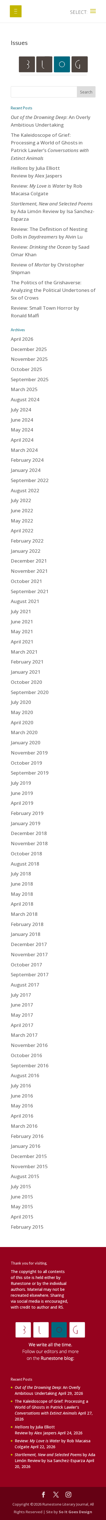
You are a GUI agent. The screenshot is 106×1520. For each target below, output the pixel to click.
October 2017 (26, 964)
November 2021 (29, 571)
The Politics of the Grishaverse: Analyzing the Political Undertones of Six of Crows (53, 290)
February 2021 (27, 661)
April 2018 (22, 904)
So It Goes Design (75, 1511)
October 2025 (26, 369)
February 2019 (27, 813)
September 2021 (30, 591)
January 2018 (25, 934)
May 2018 (22, 894)
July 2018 (21, 873)
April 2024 (22, 440)
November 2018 (29, 843)
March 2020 (24, 732)
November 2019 (29, 752)
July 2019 (21, 783)
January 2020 (25, 742)
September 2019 (30, 772)
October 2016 (26, 1055)
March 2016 (24, 1126)
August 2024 (25, 399)
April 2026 (22, 339)
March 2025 (24, 389)
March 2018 (24, 914)
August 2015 (25, 1176)
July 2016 (21, 1085)
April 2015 (22, 1216)
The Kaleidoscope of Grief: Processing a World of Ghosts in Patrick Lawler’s (51, 1407)
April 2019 (22, 803)
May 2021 (22, 631)
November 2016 (29, 1045)
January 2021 (25, 672)
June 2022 (22, 510)
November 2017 (29, 954)
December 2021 (29, 561)
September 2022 (30, 480)
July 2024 (21, 409)
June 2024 (22, 420)
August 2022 (25, 490)
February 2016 (27, 1136)
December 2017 (29, 944)
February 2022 (27, 540)
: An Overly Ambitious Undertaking (47, 1390)
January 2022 (25, 551)
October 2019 (26, 763)
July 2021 (21, 611)
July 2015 (21, 1186)
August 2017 (25, 984)
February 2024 (27, 460)
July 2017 (21, 995)
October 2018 (26, 853)
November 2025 (29, 359)
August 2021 (25, 601)
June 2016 (22, 1095)
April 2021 (22, 641)
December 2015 (29, 1156)
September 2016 (30, 1065)
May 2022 (22, 520)
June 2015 (22, 1196)
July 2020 (21, 702)
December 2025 (29, 349)
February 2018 (27, 924)
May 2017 (22, 1015)
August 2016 (25, 1075)
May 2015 (22, 1206)
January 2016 (25, 1146)
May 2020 (22, 712)
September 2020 (30, 692)
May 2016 (22, 1105)
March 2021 (24, 652)
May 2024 (22, 429)
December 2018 (29, 833)
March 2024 (24, 450)
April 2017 (22, 1025)
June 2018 (22, 884)
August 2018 (25, 863)
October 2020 (26, 682)
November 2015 (29, 1166)
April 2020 (22, 722)
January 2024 (25, 470)
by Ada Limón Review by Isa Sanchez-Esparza (52, 211)
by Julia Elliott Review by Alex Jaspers (36, 1430)
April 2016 (22, 1116)
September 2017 (30, 974)
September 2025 (30, 379)
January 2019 (25, 823)
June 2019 (22, 793)
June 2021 (22, 621)
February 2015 (27, 1227)
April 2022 (22, 530)
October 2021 (26, 581)
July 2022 (21, 500)
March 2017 (24, 1035)
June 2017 (22, 1004)
